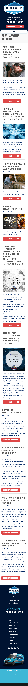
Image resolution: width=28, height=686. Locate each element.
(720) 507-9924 (14, 612)
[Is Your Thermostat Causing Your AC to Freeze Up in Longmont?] (14, 132)
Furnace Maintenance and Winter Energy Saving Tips (12, 52)
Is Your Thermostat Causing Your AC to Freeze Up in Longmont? (14, 114)
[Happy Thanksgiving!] (14, 221)
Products (14, 634)
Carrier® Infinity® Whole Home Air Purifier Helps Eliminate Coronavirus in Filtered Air (13, 255)
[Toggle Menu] (14, 31)
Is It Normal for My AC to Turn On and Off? (13, 543)
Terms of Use (14, 674)
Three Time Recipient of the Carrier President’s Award (12, 338)
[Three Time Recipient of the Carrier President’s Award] (14, 359)
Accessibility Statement (14, 677)
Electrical (13, 628)
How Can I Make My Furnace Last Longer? (14, 166)
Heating (12, 625)
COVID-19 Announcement (12, 411)
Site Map (14, 679)
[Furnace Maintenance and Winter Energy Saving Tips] (14, 70)
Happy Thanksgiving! (13, 207)
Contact (13, 643)
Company (13, 637)
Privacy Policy (14, 672)
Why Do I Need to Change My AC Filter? (13, 500)
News (12, 640)
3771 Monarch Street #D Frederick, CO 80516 (14, 602)
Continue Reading (12, 101)
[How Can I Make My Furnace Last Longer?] (14, 181)
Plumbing (12, 631)
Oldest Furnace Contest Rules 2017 (12, 450)
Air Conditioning (13, 621)
